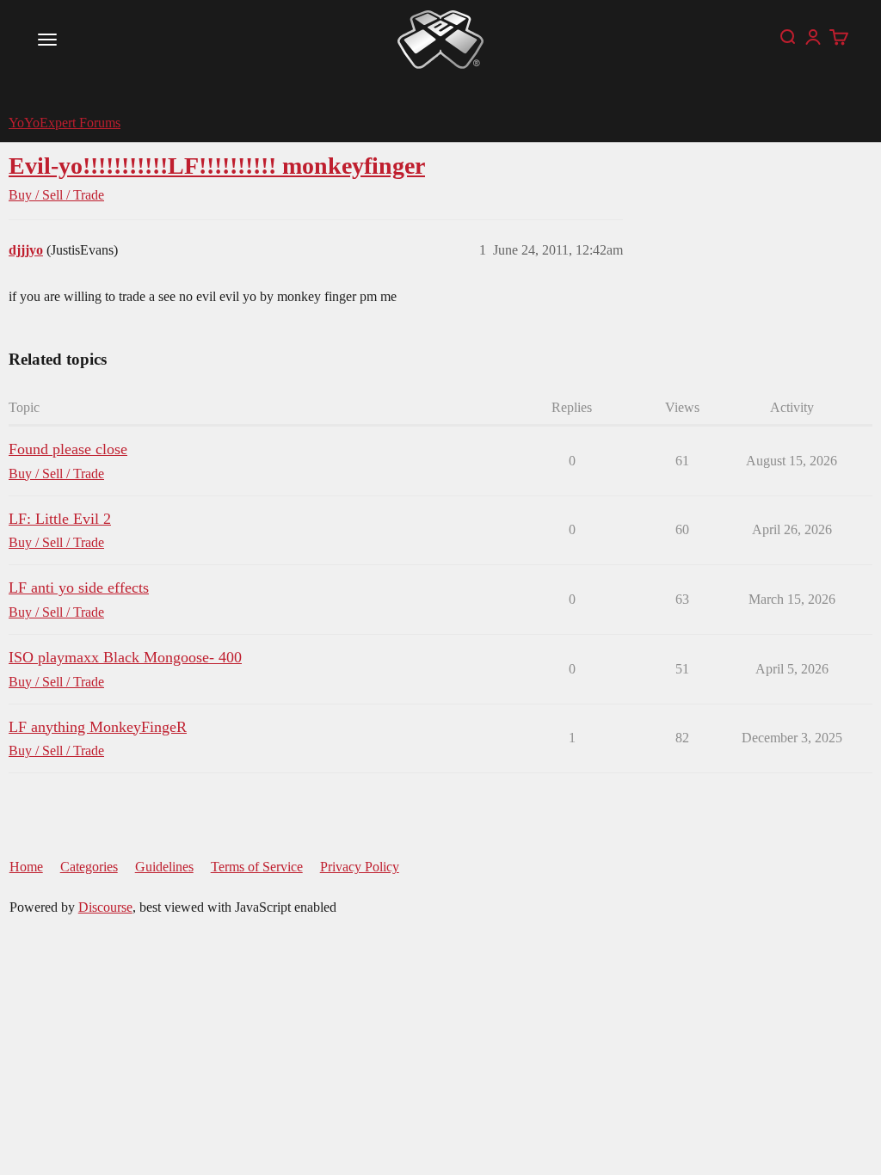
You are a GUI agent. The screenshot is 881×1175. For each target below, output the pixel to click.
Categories (89, 866)
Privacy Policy (359, 866)
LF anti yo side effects (79, 587)
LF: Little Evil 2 (60, 518)
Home (26, 866)
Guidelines (164, 866)
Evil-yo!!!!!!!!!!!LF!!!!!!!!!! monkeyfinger (217, 165)
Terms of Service (257, 866)
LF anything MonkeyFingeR (98, 726)
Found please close (68, 449)
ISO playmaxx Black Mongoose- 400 (125, 657)
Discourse (105, 907)
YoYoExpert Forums (64, 122)
